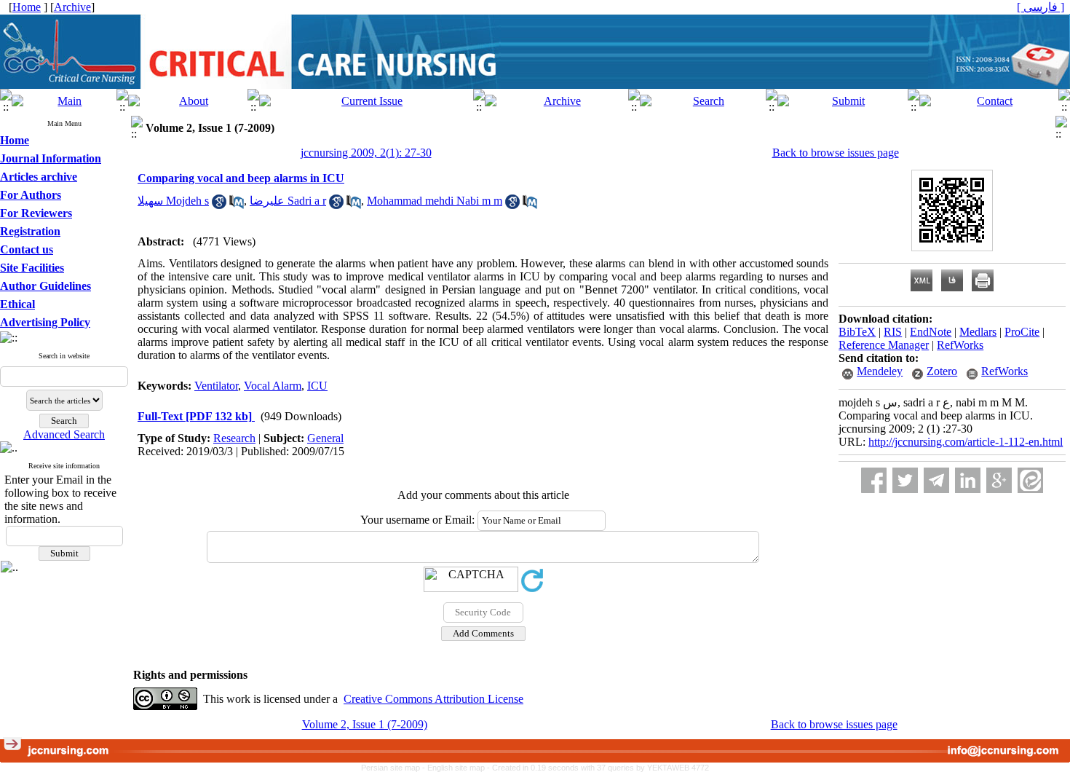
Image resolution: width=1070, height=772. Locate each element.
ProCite (1021, 332)
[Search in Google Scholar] (219, 205)
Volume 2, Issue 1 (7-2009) (364, 724)
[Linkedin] (967, 480)
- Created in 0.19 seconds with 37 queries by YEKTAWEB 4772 (598, 767)
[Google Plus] (999, 480)
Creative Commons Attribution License (433, 699)
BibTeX (857, 332)
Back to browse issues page (835, 152)
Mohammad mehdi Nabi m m (434, 200)
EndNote (930, 332)
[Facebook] (874, 480)
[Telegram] (936, 480)
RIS (893, 332)
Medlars (977, 332)
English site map (457, 767)
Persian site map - (394, 767)
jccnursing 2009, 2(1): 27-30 (366, 152)
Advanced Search (64, 434)
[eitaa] (1030, 480)
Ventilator (216, 385)
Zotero (942, 371)
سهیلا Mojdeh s (173, 200)
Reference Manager (884, 345)
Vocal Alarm (272, 385)
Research (234, 438)
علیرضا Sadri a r (288, 200)
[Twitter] (905, 480)
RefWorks (960, 345)
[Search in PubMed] (236, 205)
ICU (317, 385)
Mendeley (880, 371)
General (325, 438)
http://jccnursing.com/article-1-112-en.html (965, 442)
